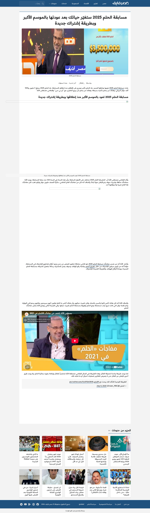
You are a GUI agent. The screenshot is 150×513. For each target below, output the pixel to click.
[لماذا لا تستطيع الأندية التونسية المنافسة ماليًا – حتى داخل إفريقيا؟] (120, 483)
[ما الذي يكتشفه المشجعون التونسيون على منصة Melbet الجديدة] (29, 451)
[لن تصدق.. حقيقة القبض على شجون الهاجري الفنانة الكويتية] (52, 483)
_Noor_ (82, 83)
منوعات (116, 430)
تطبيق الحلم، (90, 266)
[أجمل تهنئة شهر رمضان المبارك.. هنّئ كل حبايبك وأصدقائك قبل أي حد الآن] (75, 451)
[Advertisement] (75, 286)
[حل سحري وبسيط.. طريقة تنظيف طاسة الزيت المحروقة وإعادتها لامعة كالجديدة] (98, 451)
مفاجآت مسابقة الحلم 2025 (99, 264)
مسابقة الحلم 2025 (116, 88)
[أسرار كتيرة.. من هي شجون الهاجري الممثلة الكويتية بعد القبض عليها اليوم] (29, 483)
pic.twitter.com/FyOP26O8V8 (81, 382)
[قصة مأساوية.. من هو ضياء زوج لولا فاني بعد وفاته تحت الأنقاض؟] (98, 483)
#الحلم (96, 382)
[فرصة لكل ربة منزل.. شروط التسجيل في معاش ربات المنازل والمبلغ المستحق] (75, 483)
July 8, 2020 (102, 386)
